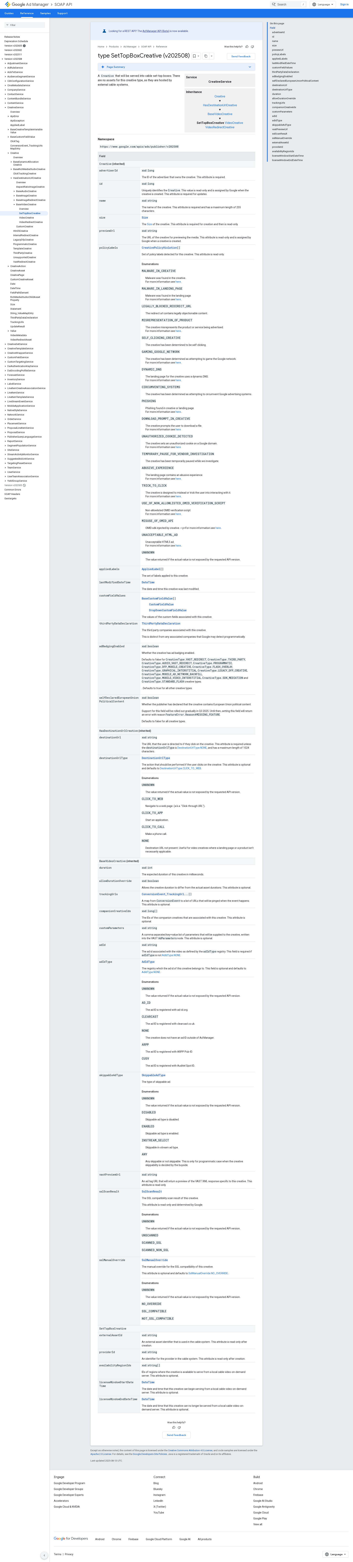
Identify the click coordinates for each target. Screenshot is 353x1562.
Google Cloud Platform (159, 1539)
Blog (156, 1483)
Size (145, 217)
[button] (24, 59)
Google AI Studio (262, 1500)
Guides (9, 13)
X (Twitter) (160, 1506)
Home (101, 46)
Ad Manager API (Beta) (155, 31)
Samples (45, 13)
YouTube (159, 1512)
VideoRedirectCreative (219, 127)
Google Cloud (261, 1512)
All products (205, 1539)
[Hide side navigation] (44, 1555)
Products (114, 46)
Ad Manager (37, 4)
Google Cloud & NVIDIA (67, 1506)
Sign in (344, 4)
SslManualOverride (155, 1260)
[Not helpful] (252, 46)
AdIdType (148, 961)
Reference (27, 13)
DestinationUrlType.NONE (192, 747)
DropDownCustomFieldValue (168, 610)
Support (62, 13)
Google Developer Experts (69, 1494)
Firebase (258, 1494)
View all (257, 1524)
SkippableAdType (153, 1075)
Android (258, 1483)
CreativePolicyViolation (159, 247)
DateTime (148, 582)
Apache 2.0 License (100, 1454)
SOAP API (63, 4)
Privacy (69, 1554)
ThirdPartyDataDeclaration (161, 623)
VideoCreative (234, 123)
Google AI (184, 1539)
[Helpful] (247, 46)
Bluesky (158, 1489)
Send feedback (241, 56)
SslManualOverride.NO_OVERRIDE (208, 1273)
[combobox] (288, 4)
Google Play (260, 1518)
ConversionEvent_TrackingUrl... (165, 894)
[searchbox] (24, 25)
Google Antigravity (264, 1506)
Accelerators (61, 1500)
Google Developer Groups (68, 1489)
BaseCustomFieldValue (157, 598)
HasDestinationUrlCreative (220, 105)
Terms (57, 1554)
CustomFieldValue (161, 604)
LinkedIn (158, 1500)
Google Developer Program (69, 1483)
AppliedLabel (151, 569)
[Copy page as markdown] (206, 56)
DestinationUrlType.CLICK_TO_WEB (180, 768)
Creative (220, 96)
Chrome (258, 1489)
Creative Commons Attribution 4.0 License (190, 1450)
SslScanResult (152, 1191)
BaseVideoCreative (220, 114)
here (178, 281)
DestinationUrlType (156, 758)
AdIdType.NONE (171, 955)
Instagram (159, 1494)
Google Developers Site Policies (150, 1454)
